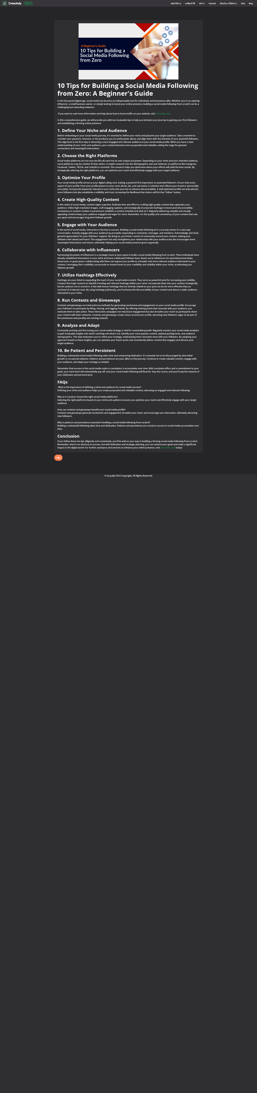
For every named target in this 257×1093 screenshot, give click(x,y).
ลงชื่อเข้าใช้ (190, 3)
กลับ (58, 457)
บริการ (202, 3)
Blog (251, 3)
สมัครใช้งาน (176, 3)
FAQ (243, 3)
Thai (27, 3)
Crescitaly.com (163, 113)
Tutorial (212, 3)
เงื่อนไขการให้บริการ (228, 3)
